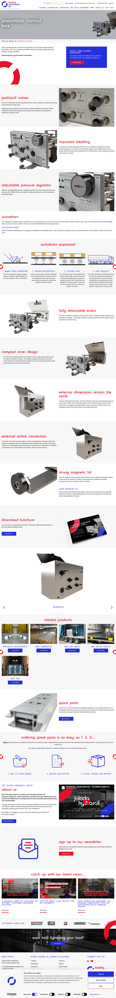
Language (70, 3)
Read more (5, 910)
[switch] (52, 994)
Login (111, 3)
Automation (52, 8)
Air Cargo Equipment (79, 8)
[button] (54, 607)
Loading (42, 8)
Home (4, 41)
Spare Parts (65, 718)
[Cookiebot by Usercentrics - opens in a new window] (12, 994)
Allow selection (101, 980)
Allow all (101, 974)
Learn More (15, 650)
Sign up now (66, 853)
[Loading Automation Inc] (11, 5)
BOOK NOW (77, 62)
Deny (100, 986)
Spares (5, 742)
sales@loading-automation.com (85, 3)
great (15, 812)
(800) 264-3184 (102, 3)
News (92, 8)
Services (62, 961)
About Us (100, 8)
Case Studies (63, 966)
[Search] (44, 3)
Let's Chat (109, 8)
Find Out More (8, 821)
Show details (94, 994)
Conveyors (64, 8)
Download (8, 533)
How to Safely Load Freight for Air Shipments (57, 902)
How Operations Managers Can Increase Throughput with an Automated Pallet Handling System (94, 904)
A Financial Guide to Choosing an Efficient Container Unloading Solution (20, 903)
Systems (11, 41)
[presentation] (4, 607)
